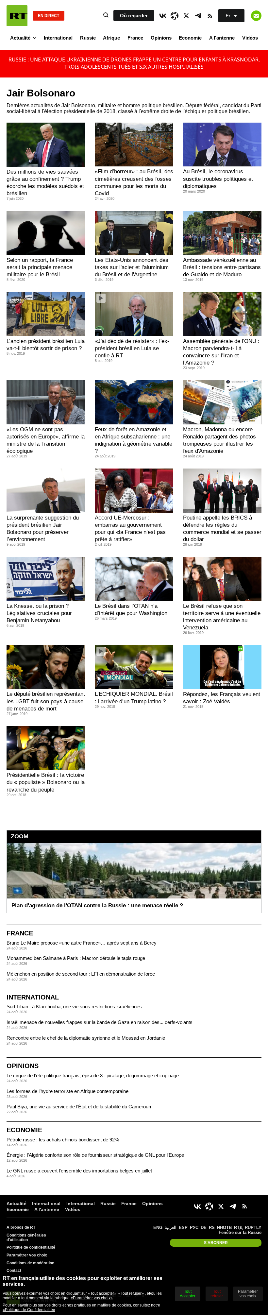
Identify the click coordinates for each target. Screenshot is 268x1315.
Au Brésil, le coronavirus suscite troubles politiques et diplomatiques (218, 178)
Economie (190, 38)
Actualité (20, 38)
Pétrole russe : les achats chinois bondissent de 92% (63, 1139)
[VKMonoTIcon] (163, 15)
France (135, 38)
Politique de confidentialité (31, 1247)
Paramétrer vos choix (27, 1255)
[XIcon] (186, 15)
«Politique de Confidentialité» (29, 1309)
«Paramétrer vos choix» (92, 1298)
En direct (48, 15)
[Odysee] (174, 15)
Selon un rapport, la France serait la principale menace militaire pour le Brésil (40, 267)
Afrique (111, 38)
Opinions (161, 38)
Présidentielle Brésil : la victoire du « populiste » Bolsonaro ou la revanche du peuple (46, 782)
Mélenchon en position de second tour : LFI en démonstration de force (81, 974)
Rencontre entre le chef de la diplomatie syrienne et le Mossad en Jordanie (86, 1038)
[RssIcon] (210, 15)
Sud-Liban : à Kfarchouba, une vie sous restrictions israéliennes (74, 1006)
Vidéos (250, 38)
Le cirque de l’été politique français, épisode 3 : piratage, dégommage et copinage (93, 1075)
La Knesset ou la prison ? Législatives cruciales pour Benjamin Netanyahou (39, 613)
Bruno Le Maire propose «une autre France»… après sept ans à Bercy (82, 943)
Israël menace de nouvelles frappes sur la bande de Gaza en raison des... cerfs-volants (100, 1022)
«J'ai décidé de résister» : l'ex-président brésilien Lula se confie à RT (132, 348)
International (58, 38)
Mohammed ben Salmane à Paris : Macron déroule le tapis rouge (76, 958)
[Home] (17, 15)
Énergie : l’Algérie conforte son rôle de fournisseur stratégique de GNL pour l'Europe (95, 1155)
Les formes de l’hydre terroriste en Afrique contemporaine (67, 1091)
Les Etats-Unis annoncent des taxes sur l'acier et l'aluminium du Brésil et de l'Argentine (132, 267)
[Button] (256, 15)
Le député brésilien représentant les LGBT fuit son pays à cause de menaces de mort (46, 701)
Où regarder (134, 15)
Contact (14, 1270)
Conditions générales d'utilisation (26, 1237)
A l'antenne (222, 38)
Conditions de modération (30, 1263)
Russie (88, 38)
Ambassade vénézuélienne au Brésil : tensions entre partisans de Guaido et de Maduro (222, 267)
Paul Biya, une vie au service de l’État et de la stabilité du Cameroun (79, 1106)
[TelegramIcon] (198, 15)
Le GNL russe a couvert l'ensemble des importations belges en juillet (79, 1170)
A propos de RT (21, 1227)
